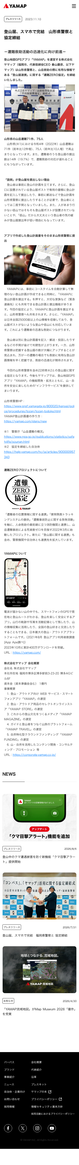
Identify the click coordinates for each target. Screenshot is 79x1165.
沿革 (33, 1077)
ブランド (9, 1070)
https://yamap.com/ (27, 652)
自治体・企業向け (14, 1092)
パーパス (9, 1062)
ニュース (9, 1084)
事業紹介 (9, 1077)
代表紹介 (36, 1070)
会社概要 (36, 1062)
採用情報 (9, 1107)
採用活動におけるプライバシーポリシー (53, 1114)
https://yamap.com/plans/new (25, 421)
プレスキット (39, 1084)
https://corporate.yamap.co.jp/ (34, 755)
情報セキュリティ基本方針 (47, 1107)
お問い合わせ (12, 1099)
